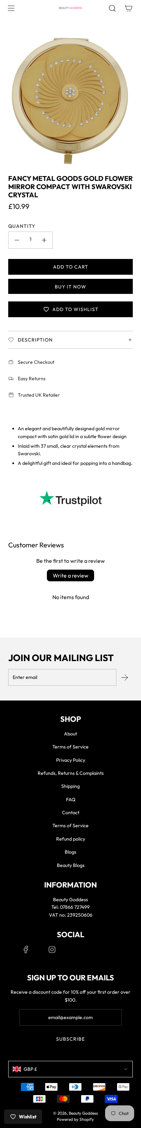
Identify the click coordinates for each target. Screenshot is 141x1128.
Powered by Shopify (75, 1119)
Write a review (70, 575)
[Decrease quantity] (17, 240)
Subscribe (70, 1039)
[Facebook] (26, 949)
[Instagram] (52, 949)
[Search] (112, 8)
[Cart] (128, 8)
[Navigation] (11, 8)
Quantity (21, 226)
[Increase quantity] (44, 240)
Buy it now (70, 287)
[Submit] (124, 677)
